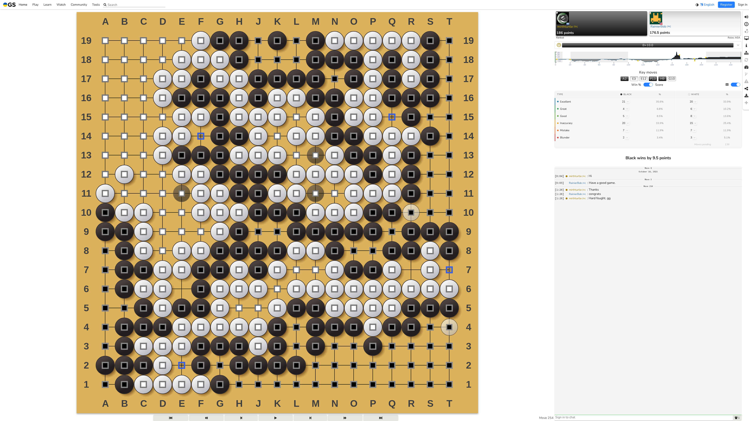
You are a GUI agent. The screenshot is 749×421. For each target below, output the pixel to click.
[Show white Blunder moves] (694, 137)
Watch (61, 5)
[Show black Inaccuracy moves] (628, 123)
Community (79, 5)
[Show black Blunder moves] (627, 137)
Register (726, 5)
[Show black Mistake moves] (627, 130)
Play (35, 5)
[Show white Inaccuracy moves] (695, 123)
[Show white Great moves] (694, 109)
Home (23, 5)
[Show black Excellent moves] (628, 101)
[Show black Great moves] (627, 109)
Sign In (742, 5)
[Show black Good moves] (627, 116)
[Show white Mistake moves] (694, 130)
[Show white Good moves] (694, 116)
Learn (47, 5)
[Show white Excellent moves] (695, 101)
